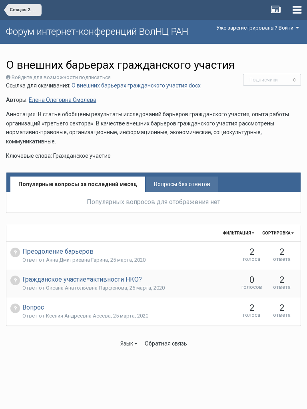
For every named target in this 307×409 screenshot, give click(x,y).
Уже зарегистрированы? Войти (256, 28)
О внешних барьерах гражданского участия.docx (136, 85)
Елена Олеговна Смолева (62, 100)
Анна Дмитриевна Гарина (77, 260)
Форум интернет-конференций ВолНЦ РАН (97, 31)
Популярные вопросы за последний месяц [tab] (77, 184)
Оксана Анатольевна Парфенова (86, 288)
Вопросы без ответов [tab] (182, 184)
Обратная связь (166, 343)
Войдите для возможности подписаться (61, 77)
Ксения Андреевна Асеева (78, 316)
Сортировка (276, 233)
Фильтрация (237, 233)
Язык (127, 343)
